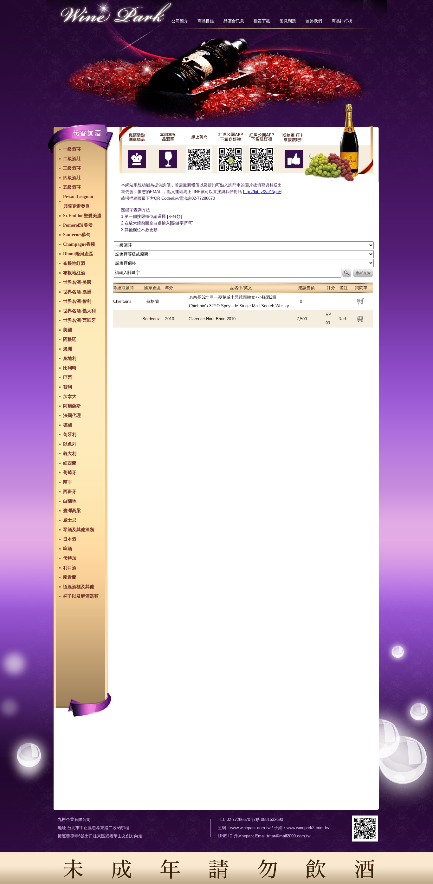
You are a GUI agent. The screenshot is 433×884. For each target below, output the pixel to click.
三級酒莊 (72, 168)
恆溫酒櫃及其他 (78, 586)
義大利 (69, 453)
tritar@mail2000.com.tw (288, 836)
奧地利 (69, 358)
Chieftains (122, 301)
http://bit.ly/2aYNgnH (262, 191)
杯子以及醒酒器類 (81, 596)
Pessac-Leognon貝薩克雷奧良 (78, 201)
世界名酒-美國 (77, 282)
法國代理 (72, 415)
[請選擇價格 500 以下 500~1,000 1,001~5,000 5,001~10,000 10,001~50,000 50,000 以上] (244, 262)
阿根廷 (69, 339)
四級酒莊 (72, 177)
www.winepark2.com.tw (308, 827)
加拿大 (69, 396)
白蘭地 (69, 501)
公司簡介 (179, 21)
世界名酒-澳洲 (77, 291)
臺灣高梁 (72, 510)
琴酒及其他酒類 (78, 529)
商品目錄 (205, 21)
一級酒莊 (72, 149)
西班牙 (69, 491)
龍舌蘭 (69, 577)
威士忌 (69, 520)
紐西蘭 (69, 463)
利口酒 (69, 567)
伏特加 (69, 558)
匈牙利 (69, 434)
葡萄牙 (69, 472)
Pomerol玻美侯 (78, 225)
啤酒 (67, 548)
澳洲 (67, 349)
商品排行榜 (342, 21)
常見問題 (288, 21)
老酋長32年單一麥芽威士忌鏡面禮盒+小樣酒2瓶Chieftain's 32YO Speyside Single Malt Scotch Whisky (239, 301)
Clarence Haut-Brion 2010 (212, 318)
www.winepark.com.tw (250, 827)
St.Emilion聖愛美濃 (82, 215)
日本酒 (69, 539)
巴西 (67, 377)
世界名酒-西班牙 (79, 320)
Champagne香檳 (79, 244)
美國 (67, 330)
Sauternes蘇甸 (77, 234)
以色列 (69, 444)
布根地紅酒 (74, 263)
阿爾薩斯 (72, 406)
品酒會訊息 (233, 21)
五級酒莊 (72, 187)
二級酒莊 (72, 158)
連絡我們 (314, 21)
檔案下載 (262, 21)
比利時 (69, 368)
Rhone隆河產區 (78, 253)
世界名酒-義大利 (79, 311)
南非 (67, 482)
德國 (67, 425)
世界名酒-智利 (77, 301)
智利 (67, 387)
